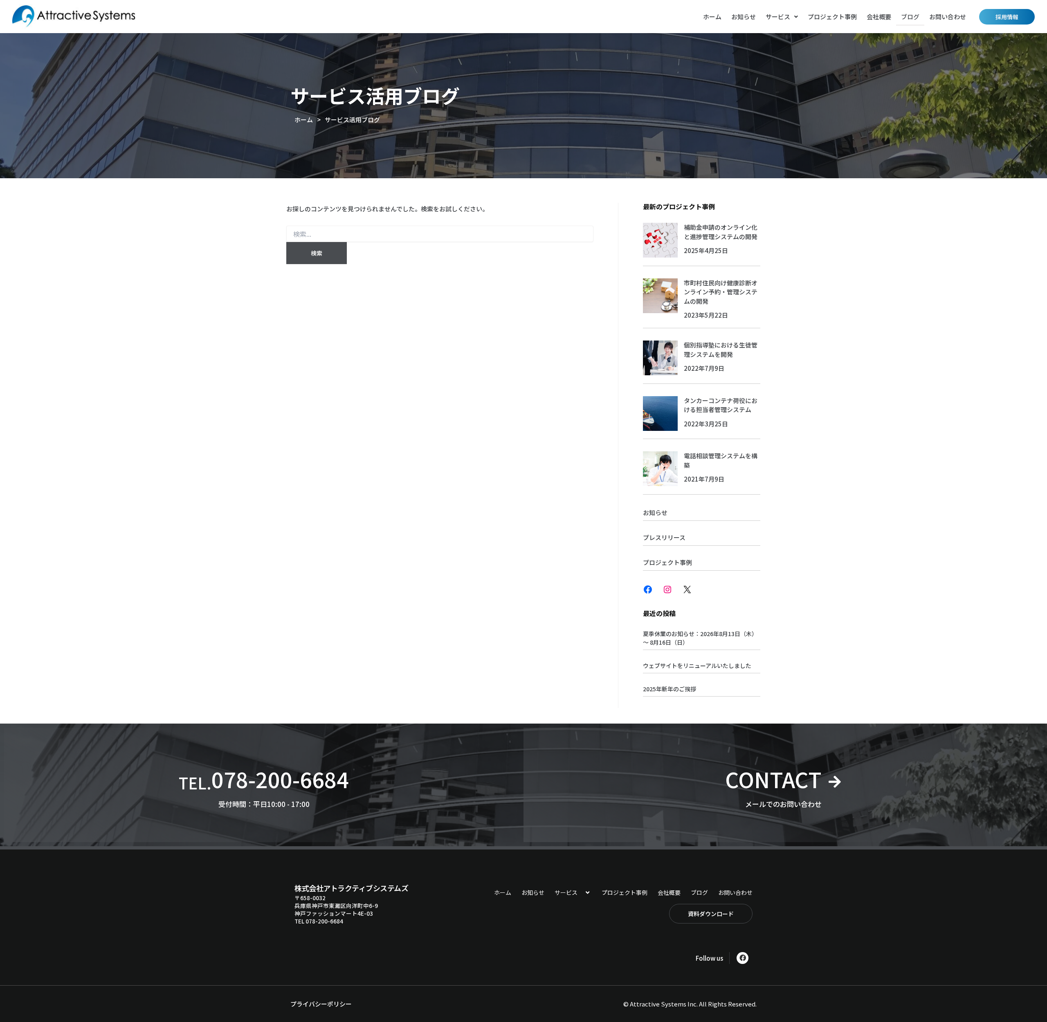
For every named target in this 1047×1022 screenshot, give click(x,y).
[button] (782, 16)
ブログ (910, 16)
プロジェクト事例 (832, 16)
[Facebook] (648, 589)
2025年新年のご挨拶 (669, 689)
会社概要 (879, 16)
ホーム (712, 16)
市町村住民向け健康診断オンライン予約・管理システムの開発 (720, 291)
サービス (778, 16)
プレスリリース (664, 537)
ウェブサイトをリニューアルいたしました (697, 665)
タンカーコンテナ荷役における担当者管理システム (720, 405)
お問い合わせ (947, 16)
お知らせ (743, 16)
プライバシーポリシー (321, 1004)
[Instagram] (667, 589)
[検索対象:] (439, 234)
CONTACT (773, 779)
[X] (687, 589)
